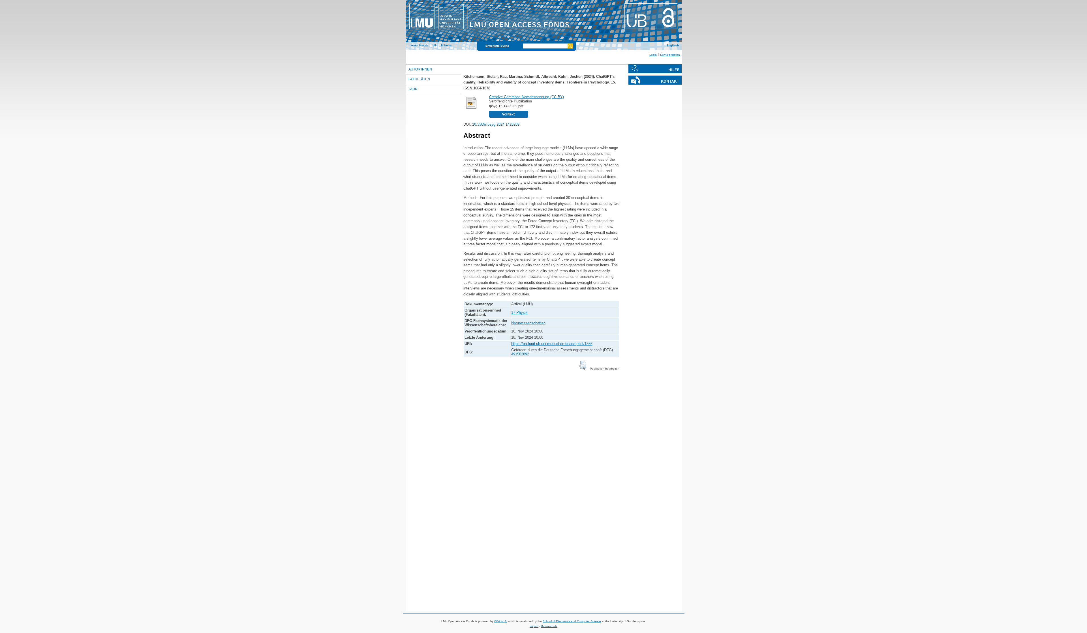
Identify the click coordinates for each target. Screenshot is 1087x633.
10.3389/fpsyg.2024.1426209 (495, 124)
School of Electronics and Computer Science (572, 621)
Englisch (673, 45)
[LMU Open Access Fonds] (544, 29)
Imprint (534, 626)
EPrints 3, (500, 621)
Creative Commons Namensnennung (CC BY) (526, 97)
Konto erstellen (670, 54)
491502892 (520, 354)
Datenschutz (549, 626)
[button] (582, 365)
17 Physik (519, 312)
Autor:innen (420, 69)
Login (653, 54)
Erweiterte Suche (497, 45)
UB (434, 45)
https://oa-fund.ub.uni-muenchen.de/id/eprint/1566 (551, 344)
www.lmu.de (419, 45)
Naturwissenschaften (528, 323)
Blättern (446, 45)
